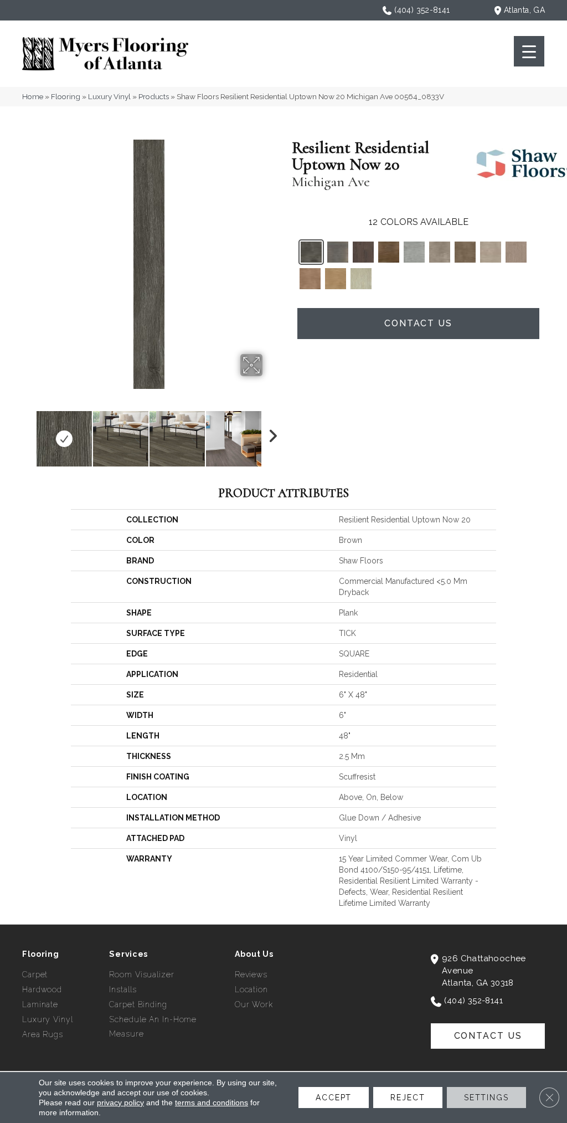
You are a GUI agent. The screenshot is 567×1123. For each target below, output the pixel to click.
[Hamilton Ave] (414, 252)
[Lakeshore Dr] (465, 252)
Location (251, 989)
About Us (254, 954)
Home (32, 96)
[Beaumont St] (338, 252)
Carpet (35, 974)
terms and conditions (211, 1102)
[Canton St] (389, 252)
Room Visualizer (141, 974)
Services (128, 954)
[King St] (440, 252)
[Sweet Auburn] (361, 279)
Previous (27, 433)
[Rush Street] (310, 279)
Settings (486, 1097)
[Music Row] (491, 252)
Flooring (65, 96)
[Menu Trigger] (529, 51)
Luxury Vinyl (109, 96)
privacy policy (120, 1102)
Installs (122, 989)
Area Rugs (42, 1034)
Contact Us (418, 323)
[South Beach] (335, 279)
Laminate (40, 1004)
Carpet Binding (138, 1004)
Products (153, 96)
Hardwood (42, 989)
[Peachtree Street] (516, 252)
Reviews (251, 974)
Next (269, 433)
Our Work (254, 1004)
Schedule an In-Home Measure (153, 1026)
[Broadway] (363, 252)
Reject (407, 1097)
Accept (334, 1097)
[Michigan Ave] (311, 252)
